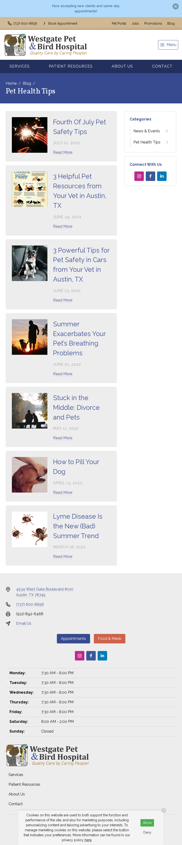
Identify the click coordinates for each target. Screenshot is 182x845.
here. (88, 840)
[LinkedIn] (162, 176)
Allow (147, 823)
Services (19, 66)
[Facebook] (150, 176)
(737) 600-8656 (30, 604)
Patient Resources (71, 66)
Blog (171, 23)
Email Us (23, 623)
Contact (162, 66)
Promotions (153, 23)
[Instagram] (139, 176)
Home (11, 83)
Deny (147, 832)
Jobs (135, 23)
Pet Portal (119, 23)
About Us (122, 66)
